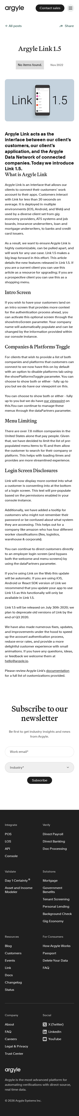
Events (10, 960)
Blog (8, 946)
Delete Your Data (55, 960)
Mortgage (50, 880)
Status (9, 990)
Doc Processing (55, 849)
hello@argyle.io (16, 661)
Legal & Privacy (16, 1046)
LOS (8, 841)
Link (8, 968)
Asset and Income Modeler (19, 890)
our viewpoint (54, 401)
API (7, 849)
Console (11, 856)
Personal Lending (56, 906)
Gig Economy (53, 921)
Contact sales (50, 8)
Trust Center (14, 1054)
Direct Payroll (53, 834)
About (9, 1024)
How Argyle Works (56, 946)
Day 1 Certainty (17, 880)
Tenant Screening (56, 899)
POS (8, 834)
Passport (49, 953)
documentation (57, 671)
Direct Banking (54, 841)
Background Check (57, 914)
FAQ (46, 968)
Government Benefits (52, 890)
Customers (13, 953)
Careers (11, 1039)
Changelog (13, 982)
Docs (9, 975)
